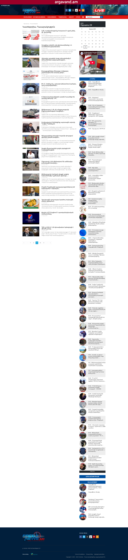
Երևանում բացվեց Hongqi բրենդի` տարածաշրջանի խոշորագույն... (95, 201)
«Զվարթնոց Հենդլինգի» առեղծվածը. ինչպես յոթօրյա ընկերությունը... (96, 224)
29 (92, 34)
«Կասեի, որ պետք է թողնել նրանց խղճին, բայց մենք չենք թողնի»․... (95, 356)
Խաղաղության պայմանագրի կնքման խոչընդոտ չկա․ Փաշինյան (95, 418)
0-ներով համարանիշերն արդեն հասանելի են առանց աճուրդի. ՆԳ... (58, 97)
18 (88, 43)
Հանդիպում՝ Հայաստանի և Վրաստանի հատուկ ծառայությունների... (96, 99)
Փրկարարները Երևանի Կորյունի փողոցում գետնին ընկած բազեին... (57, 136)
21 (99, 43)
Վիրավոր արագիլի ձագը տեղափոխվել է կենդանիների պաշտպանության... (56, 59)
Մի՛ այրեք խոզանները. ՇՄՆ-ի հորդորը (96, 207)
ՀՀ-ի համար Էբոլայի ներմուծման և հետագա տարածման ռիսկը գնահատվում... (95, 232)
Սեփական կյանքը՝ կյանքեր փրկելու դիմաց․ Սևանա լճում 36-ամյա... (95, 403)
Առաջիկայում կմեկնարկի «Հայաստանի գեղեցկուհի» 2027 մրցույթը (95, 114)
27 (85, 34)
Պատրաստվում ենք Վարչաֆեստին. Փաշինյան (95, 246)
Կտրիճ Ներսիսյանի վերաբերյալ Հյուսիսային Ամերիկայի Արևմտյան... (95, 395)
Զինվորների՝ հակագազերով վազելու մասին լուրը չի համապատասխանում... (95, 458)
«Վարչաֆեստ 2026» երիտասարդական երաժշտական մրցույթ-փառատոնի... (95, 178)
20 (96, 43)
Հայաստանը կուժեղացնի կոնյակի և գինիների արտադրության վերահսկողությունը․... (95, 341)
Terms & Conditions (80, 554)
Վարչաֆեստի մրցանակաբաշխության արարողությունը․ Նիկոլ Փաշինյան (94, 84)
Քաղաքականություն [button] (39, 17)
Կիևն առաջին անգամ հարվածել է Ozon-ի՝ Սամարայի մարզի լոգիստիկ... (96, 138)
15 (103, 40)
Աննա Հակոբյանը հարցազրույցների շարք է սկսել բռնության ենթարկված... (96, 263)
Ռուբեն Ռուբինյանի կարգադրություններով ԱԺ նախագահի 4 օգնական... (58, 187)
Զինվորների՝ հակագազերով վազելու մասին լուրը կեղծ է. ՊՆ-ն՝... (96, 434)
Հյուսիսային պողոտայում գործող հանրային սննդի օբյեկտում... (57, 200)
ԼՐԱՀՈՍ (92, 79)
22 (103, 43)
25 (88, 47)
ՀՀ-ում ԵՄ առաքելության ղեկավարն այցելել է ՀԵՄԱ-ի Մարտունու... (96, 379)
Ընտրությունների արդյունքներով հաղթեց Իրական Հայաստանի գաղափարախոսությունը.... (95, 443)
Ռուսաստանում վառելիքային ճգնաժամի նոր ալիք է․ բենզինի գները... (96, 317)
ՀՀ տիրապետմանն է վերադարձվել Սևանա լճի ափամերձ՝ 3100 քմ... (95, 348)
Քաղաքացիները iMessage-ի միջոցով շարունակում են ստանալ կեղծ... (54, 71)
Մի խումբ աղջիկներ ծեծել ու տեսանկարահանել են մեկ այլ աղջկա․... (96, 309)
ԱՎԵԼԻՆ (92, 471)
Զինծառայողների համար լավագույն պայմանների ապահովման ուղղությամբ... (96, 364)
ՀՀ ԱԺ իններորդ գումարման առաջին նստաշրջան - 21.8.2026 (94, 387)
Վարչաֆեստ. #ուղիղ (96, 89)
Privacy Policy (89, 554)
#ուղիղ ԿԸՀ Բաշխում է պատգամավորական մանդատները (57, 213)
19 (92, 43)
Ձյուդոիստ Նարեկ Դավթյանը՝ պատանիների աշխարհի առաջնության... (95, 333)
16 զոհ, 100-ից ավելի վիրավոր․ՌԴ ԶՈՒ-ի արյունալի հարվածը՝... (96, 153)
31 (99, 34)
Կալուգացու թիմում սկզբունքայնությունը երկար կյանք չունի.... (96, 372)
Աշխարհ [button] (71, 17)
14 (99, 40)
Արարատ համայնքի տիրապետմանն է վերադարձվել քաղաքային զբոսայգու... (95, 295)
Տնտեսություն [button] (52, 17)
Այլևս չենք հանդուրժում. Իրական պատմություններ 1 (94, 169)
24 (85, 47)
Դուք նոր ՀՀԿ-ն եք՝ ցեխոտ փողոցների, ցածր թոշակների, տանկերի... (95, 302)
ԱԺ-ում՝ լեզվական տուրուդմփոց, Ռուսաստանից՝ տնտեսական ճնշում (96, 107)
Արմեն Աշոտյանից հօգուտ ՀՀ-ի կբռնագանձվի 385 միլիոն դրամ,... (96, 465)
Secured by (26, 554)
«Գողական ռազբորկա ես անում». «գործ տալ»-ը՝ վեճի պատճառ (96, 426)
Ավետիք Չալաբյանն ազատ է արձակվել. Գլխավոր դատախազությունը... (96, 255)
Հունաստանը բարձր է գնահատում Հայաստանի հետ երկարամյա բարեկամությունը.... (96, 326)
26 (81, 34)
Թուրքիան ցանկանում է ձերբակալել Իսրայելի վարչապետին (96, 192)
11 (43, 242)
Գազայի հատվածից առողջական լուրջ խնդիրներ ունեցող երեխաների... (96, 411)
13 (96, 40)
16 (81, 43)
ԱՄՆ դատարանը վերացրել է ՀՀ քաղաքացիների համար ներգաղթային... (95, 123)
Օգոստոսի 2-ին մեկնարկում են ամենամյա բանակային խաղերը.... (56, 162)
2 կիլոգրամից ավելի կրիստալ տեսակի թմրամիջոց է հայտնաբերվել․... (96, 278)
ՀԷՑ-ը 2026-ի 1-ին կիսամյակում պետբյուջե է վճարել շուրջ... (57, 228)
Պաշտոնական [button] (63, 17)
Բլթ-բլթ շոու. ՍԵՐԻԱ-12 (96, 128)
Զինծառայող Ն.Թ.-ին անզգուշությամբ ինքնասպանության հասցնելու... (55, 110)
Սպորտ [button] (78, 17)
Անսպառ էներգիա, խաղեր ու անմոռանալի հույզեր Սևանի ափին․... (95, 146)
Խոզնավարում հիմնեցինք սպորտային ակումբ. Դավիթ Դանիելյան (58, 123)
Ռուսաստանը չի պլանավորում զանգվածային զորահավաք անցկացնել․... (96, 216)
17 (85, 43)
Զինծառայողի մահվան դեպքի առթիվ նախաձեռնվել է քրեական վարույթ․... (55, 175)
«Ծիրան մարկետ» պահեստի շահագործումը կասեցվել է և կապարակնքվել (96, 270)
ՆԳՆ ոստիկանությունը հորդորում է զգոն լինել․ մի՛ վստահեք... (58, 31)
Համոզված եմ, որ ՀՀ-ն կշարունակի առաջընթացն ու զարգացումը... (96, 450)
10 (40, 242)
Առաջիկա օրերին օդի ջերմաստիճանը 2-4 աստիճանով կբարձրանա (56, 45)
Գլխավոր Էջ (26, 23)
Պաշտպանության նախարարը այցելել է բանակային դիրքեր (95, 161)
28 (88, 34)
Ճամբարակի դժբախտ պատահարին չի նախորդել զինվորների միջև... (96, 185)
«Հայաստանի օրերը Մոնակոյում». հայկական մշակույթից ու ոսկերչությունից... (95, 240)
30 (96, 34)
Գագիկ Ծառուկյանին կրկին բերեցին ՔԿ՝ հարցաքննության (56, 149)
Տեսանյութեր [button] (28, 17)
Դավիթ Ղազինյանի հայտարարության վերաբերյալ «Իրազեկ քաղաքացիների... (96, 286)
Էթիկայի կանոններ (99, 554)
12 (92, 40)
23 (81, 47)
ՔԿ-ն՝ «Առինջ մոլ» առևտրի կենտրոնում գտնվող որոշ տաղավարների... (58, 84)
